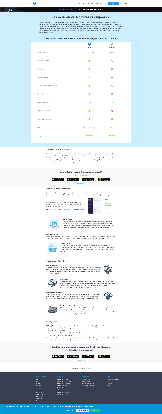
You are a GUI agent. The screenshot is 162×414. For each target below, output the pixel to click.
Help (105, 3)
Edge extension (61, 390)
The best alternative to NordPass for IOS (96, 14)
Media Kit (38, 400)
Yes (85, 368)
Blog (109, 385)
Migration (38, 385)
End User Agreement (41, 394)
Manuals (110, 383)
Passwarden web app (63, 392)
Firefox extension (61, 388)
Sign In (113, 3)
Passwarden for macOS (63, 394)
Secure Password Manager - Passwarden (66, 14)
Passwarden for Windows (64, 381)
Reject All (70, 410)
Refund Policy (39, 398)
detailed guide (53, 340)
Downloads (89, 3)
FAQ (109, 381)
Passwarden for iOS (62, 379)
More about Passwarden (114, 379)
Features (99, 3)
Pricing (81, 3)
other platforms (81, 183)
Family (37, 379)
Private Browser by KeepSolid (89, 390)
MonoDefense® (71, 209)
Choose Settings (83, 410)
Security (38, 388)
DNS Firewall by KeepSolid (88, 385)
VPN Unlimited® (86, 379)
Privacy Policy (39, 396)
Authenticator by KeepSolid (89, 388)
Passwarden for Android (63, 383)
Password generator (41, 390)
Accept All (95, 410)
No (89, 368)
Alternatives (83, 14)
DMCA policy (39, 392)
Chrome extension (62, 385)
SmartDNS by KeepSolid (88, 383)
